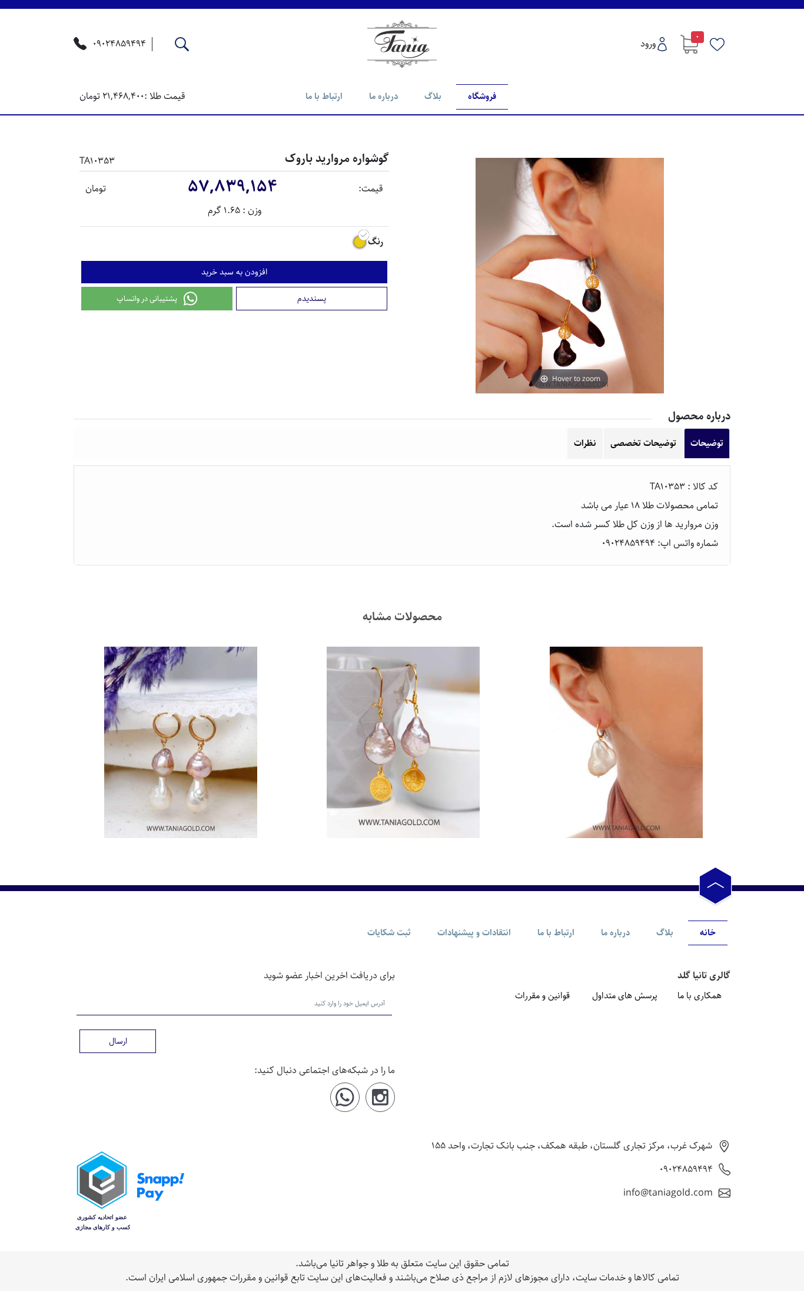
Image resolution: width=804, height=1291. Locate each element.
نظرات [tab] (585, 443)
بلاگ (432, 96)
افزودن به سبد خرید (234, 272)
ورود (648, 44)
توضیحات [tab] (706, 443)
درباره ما (383, 96)
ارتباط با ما (324, 96)
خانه (708, 932)
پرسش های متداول (625, 995)
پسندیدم (311, 298)
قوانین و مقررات (542, 995)
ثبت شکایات (389, 932)
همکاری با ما (699, 995)
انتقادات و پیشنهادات (474, 932)
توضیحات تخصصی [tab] (643, 443)
